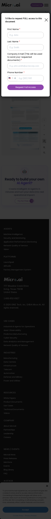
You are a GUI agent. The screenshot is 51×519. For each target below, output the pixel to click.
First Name (13, 29)
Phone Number (15, 72)
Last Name (12, 41)
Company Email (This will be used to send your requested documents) (24, 57)
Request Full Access (25, 87)
